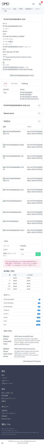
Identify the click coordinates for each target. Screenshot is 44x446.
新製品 (4, 401)
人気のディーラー (7, 383)
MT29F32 (6, 310)
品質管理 (4, 410)
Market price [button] (9, 113)
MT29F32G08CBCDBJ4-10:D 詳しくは (15, 67)
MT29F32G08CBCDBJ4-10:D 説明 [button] (17, 105)
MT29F (6, 317)
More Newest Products (32, 361)
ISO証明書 (5, 396)
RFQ (38, 254)
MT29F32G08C (8, 306)
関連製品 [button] (7, 121)
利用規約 (4, 416)
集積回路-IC (29, 9)
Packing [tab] (25, 84)
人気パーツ (5, 381)
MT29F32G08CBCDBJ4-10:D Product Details (18, 69)
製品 (15, 9)
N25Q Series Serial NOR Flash (23, 336)
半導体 (21, 9)
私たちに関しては (7, 393)
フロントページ (6, 9)
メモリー (37, 9)
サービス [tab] (14, 84)
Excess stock (6, 419)
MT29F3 (6, 314)
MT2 (5, 324)
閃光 (5, 11)
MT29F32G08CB (8, 303)
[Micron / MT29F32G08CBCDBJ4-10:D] (22, 76)
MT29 (5, 321)
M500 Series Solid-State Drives (24, 349)
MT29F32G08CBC (9, 299)
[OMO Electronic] (5, 4)
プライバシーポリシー (9, 413)
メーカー (4, 378)
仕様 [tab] (5, 84)
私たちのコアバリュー (9, 398)
